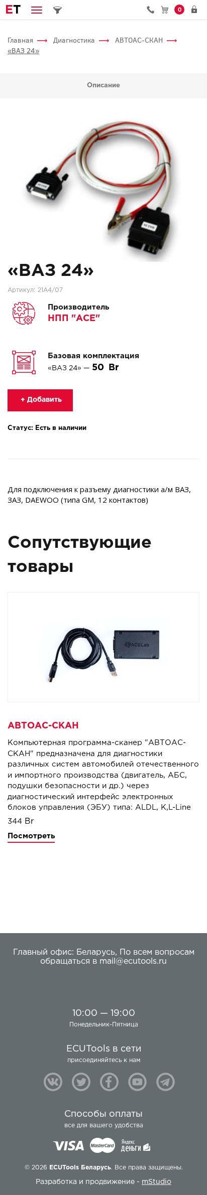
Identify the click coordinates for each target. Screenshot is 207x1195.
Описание (103, 85)
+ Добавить (40, 400)
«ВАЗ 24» (23, 51)
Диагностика (74, 40)
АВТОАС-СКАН (139, 40)
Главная (20, 40)
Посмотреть (31, 836)
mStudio (156, 1182)
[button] (36, 10)
